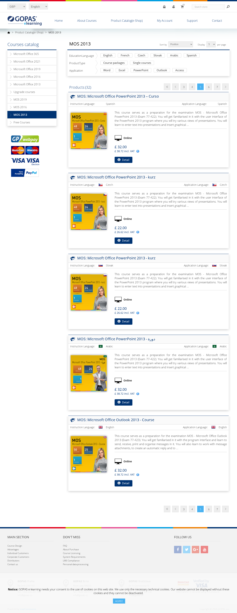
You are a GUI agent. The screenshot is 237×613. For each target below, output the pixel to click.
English (107, 55)
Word (106, 70)
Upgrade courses (24, 92)
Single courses (142, 63)
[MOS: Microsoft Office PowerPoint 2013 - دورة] (88, 373)
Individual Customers (18, 553)
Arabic (174, 55)
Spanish (192, 55)
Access (179, 70)
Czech (141, 55)
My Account (164, 21)
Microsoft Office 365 (26, 54)
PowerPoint (140, 70)
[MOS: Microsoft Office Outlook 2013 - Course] (88, 454)
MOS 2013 (20, 115)
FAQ (65, 545)
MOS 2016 (20, 107)
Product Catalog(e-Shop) (127, 21)
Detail (125, 160)
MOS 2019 (20, 99)
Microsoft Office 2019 (27, 69)
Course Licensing (71, 553)
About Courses (86, 21)
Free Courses (22, 122)
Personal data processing (75, 564)
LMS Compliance (71, 560)
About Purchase (71, 549)
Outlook (162, 70)
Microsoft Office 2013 (27, 84)
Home (59, 21)
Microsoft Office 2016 (27, 76)
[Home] (8, 32)
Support (192, 21)
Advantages (13, 549)
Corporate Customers (18, 556)
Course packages (114, 63)
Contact (217, 21)
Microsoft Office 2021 (27, 61)
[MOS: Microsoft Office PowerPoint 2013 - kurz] (88, 211)
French (125, 55)
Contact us (12, 564)
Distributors (13, 560)
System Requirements (74, 556)
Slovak (157, 55)
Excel (122, 70)
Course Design (14, 545)
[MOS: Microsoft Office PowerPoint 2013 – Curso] (88, 130)
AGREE (119, 601)
